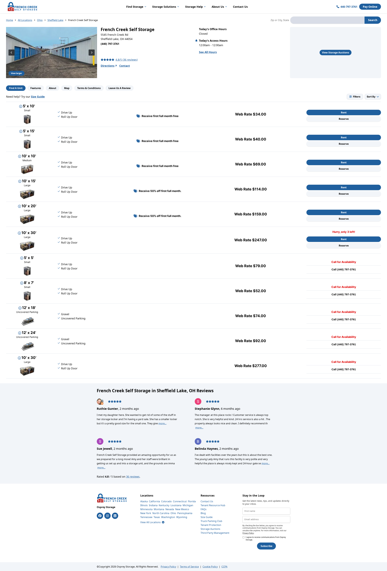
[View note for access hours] (196, 40)
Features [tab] (35, 88)
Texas (157, 517)
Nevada (169, 509)
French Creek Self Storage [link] (83, 20)
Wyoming (181, 517)
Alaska (144, 501)
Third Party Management (215, 533)
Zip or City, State (280, 20)
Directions (107, 66)
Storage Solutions (164, 6)
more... (162, 423)
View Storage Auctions (335, 52)
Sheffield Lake (55, 20)
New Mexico (182, 509)
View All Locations (152, 522)
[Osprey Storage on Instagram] (107, 516)
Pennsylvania (184, 513)
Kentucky (164, 505)
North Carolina (160, 513)
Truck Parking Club (211, 521)
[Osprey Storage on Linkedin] (115, 516)
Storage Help (194, 6)
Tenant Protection (211, 525)
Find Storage (134, 6)
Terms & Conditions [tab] (89, 88)
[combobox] (327, 20)
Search (372, 20)
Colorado (166, 501)
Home (9, 20)
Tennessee (146, 517)
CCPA (224, 566)
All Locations (25, 20)
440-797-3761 (348, 6)
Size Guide (38, 96)
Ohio (40, 20)
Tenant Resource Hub (213, 505)
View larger (16, 73)
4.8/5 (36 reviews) (126, 59)
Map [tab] (66, 88)
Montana (159, 509)
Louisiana (176, 505)
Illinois (144, 505)
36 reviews (133, 476)
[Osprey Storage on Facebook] (100, 516)
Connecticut (180, 501)
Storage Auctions (210, 529)
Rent (343, 112)
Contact (124, 66)
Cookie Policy (210, 566)
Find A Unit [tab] (16, 88)
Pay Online (370, 6)
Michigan (188, 505)
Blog (203, 513)
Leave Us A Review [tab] (120, 88)
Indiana (153, 505)
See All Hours (208, 52)
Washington (168, 517)
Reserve (344, 118)
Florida (192, 501)
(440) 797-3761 (346, 269)
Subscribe (266, 546)
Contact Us (240, 6)
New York (145, 513)
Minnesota (146, 509)
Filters (356, 96)
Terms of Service (189, 566)
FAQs (204, 509)
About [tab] (52, 88)
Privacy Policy (248, 533)
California (154, 501)
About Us (218, 6)
